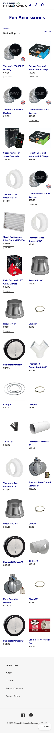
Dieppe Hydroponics (22, 723)
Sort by (6, 28)
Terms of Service (14, 688)
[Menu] (49, 4)
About (9, 672)
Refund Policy (13, 696)
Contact (10, 680)
